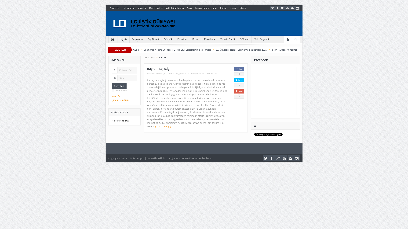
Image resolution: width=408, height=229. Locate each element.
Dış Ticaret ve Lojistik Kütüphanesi (166, 8)
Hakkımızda (129, 8)
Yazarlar (142, 8)
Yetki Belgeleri (261, 39)
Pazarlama (209, 39)
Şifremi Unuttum (120, 100)
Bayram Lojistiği (158, 69)
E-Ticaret (244, 39)
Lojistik (123, 39)
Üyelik (233, 8)
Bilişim (195, 39)
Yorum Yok (212, 73)
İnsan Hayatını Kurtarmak (275, 50)
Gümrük (168, 39)
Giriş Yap (119, 85)
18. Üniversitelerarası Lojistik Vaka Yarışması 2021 (232, 50)
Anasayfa (114, 8)
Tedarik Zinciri (227, 39)
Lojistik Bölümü (121, 120)
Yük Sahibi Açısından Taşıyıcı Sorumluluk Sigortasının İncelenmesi (168, 50)
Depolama (137, 39)
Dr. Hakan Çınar (160, 73)
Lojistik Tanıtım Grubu (206, 8)
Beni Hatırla (121, 90)
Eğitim (223, 8)
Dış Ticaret (153, 39)
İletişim (242, 8)
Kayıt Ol (116, 96)
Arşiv (189, 8)
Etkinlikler (182, 39)
